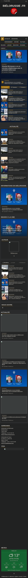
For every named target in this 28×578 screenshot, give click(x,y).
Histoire (16, 41)
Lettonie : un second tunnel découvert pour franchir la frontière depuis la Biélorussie (17, 178)
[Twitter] (14, 256)
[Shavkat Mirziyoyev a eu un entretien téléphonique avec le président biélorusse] (14, 53)
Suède (24, 576)
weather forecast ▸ (14, 570)
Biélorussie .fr (14, 5)
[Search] (26, 39)
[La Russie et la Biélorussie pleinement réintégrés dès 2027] (4, 111)
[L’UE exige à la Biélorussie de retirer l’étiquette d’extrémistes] (4, 169)
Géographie (14, 38)
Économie (22, 45)
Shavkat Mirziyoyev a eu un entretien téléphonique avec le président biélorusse (12, 68)
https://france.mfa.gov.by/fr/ (8, 434)
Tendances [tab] (23, 87)
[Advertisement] (14, 27)
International (6, 80)
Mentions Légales (14, 576)
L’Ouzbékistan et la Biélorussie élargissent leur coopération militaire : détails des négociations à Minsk (16, 99)
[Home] (2, 39)
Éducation (15, 45)
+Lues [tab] (13, 262)
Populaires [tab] (14, 87)
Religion (3, 45)
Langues (9, 45)
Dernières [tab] (6, 87)
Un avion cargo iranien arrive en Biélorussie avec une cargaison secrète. (15, 93)
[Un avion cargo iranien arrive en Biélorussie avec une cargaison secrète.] (4, 92)
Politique (22, 41)
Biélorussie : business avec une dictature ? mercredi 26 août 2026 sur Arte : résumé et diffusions (16, 119)
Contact (3, 48)
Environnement (9, 41)
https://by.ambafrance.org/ (7, 443)
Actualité (7, 38)
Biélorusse (11, 72)
